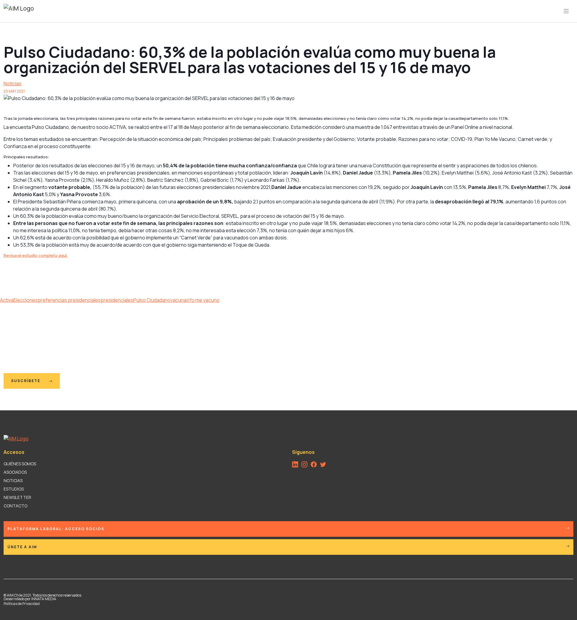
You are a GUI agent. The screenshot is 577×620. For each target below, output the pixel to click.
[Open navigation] (566, 11)
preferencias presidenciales (69, 300)
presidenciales (117, 300)
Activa (7, 300)
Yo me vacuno (204, 300)
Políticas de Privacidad (22, 603)
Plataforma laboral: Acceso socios (56, 528)
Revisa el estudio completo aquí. (36, 255)
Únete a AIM (22, 546)
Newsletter (17, 497)
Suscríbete (26, 380)
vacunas (179, 300)
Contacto (15, 506)
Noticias (12, 83)
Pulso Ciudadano (151, 300)
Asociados (15, 472)
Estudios (14, 489)
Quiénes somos (20, 464)
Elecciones (26, 300)
